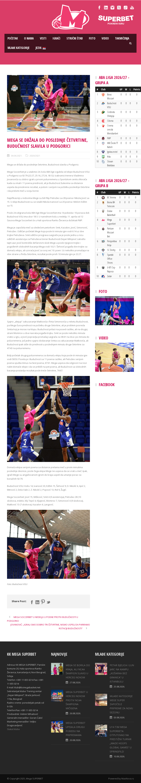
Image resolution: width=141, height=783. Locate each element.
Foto (92, 38)
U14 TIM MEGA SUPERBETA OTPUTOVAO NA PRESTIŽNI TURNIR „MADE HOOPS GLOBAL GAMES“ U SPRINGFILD (121, 739)
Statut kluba (13, 729)
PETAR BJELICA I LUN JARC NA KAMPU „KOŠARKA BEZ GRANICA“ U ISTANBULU (122, 673)
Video (105, 38)
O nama (29, 38)
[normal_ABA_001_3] (48, 103)
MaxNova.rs (127, 778)
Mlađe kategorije (18, 48)
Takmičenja (122, 38)
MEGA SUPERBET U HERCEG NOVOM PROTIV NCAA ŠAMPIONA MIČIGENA (77, 700)
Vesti (43, 38)
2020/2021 (35, 155)
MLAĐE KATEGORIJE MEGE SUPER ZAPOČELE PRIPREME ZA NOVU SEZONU (121, 704)
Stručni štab (75, 38)
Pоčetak (13, 38)
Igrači (56, 38)
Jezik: (39, 48)
